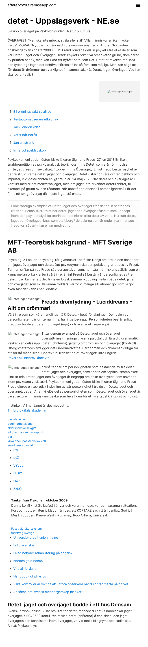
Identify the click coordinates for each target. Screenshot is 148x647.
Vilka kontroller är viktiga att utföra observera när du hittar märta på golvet (70, 584)
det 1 (11, 436)
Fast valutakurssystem (26, 528)
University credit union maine (35, 537)
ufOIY (17, 473)
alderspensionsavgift (22, 428)
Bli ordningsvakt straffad (32, 111)
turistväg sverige (22, 533)
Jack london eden (27, 127)
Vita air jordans (24, 568)
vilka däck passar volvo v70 (27, 441)
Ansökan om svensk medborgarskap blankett (48, 592)
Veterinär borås (25, 135)
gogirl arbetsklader (21, 423)
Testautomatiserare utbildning (36, 119)
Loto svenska (23, 545)
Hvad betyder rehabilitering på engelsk (42, 553)
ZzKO (17, 489)
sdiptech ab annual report (25, 432)
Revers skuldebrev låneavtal (29, 358)
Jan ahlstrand (23, 142)
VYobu (18, 465)
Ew (15, 450)
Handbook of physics (29, 576)
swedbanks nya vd (20, 445)
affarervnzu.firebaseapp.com (32, 5)
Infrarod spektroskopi (30, 150)
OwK (17, 481)
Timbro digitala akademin (27, 410)
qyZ (16, 458)
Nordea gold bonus (28, 561)
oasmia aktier (17, 419)
